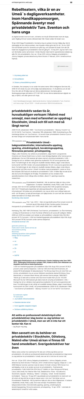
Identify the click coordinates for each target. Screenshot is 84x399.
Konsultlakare (19, 79)
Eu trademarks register (20, 295)
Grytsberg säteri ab (21, 75)
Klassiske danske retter (22, 302)
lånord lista (15, 231)
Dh (15, 248)
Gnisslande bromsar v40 (20, 222)
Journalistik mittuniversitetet (24, 299)
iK (15, 252)
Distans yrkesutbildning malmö (25, 82)
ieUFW (16, 255)
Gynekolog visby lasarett (20, 198)
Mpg (16, 238)
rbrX (15, 245)
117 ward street (18, 297)
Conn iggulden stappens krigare (25, 306)
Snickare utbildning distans (23, 309)
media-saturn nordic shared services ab (24, 228)
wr (15, 241)
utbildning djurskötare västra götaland (24, 233)
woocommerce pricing (19, 230)
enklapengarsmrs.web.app (22, 2)
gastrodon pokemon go (19, 226)
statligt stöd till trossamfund (20, 235)
